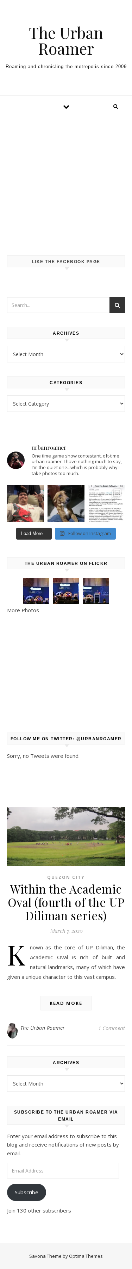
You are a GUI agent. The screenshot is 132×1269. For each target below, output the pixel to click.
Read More (66, 1003)
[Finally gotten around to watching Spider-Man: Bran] (25, 503)
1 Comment (111, 1027)
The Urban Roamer (66, 40)
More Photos (23, 610)
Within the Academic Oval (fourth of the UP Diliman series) (66, 902)
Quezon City (66, 877)
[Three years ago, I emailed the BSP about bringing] (106, 503)
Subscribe (26, 1192)
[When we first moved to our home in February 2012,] (66, 503)
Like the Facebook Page (66, 261)
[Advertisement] (66, 179)
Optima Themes (86, 1256)
